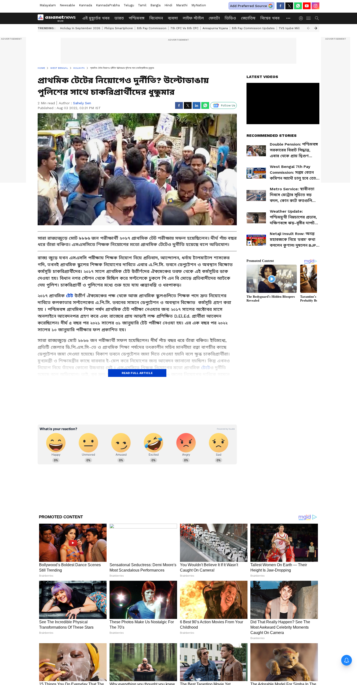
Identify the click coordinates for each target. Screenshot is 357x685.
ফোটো (214, 18)
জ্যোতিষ (248, 18)
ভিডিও (230, 18)
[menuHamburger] (308, 18)
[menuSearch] (317, 18)
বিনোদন (156, 18)
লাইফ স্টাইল (193, 18)
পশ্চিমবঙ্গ (136, 18)
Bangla (155, 5)
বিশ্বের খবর (270, 18)
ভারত (119, 18)
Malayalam (48, 5)
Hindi (168, 5)
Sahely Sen (82, 103)
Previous (308, 28)
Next (315, 28)
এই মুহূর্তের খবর (96, 18)
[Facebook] (280, 5)
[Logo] (58, 18)
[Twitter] (289, 5)
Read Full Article (137, 373)
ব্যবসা (173, 18)
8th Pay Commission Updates (253, 28)
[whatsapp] (298, 5)
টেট (69, 295)
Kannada (85, 5)
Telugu (129, 5)
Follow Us (228, 105)
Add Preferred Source (248, 6)
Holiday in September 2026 (80, 28)
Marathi (181, 5)
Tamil (142, 5)
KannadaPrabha (108, 5)
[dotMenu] (288, 18)
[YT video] (307, 5)
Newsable (67, 5)
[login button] (302, 18)
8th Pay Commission (151, 28)
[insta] (315, 5)
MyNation (198, 5)
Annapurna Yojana (215, 28)
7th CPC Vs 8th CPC (184, 28)
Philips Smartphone (118, 28)
